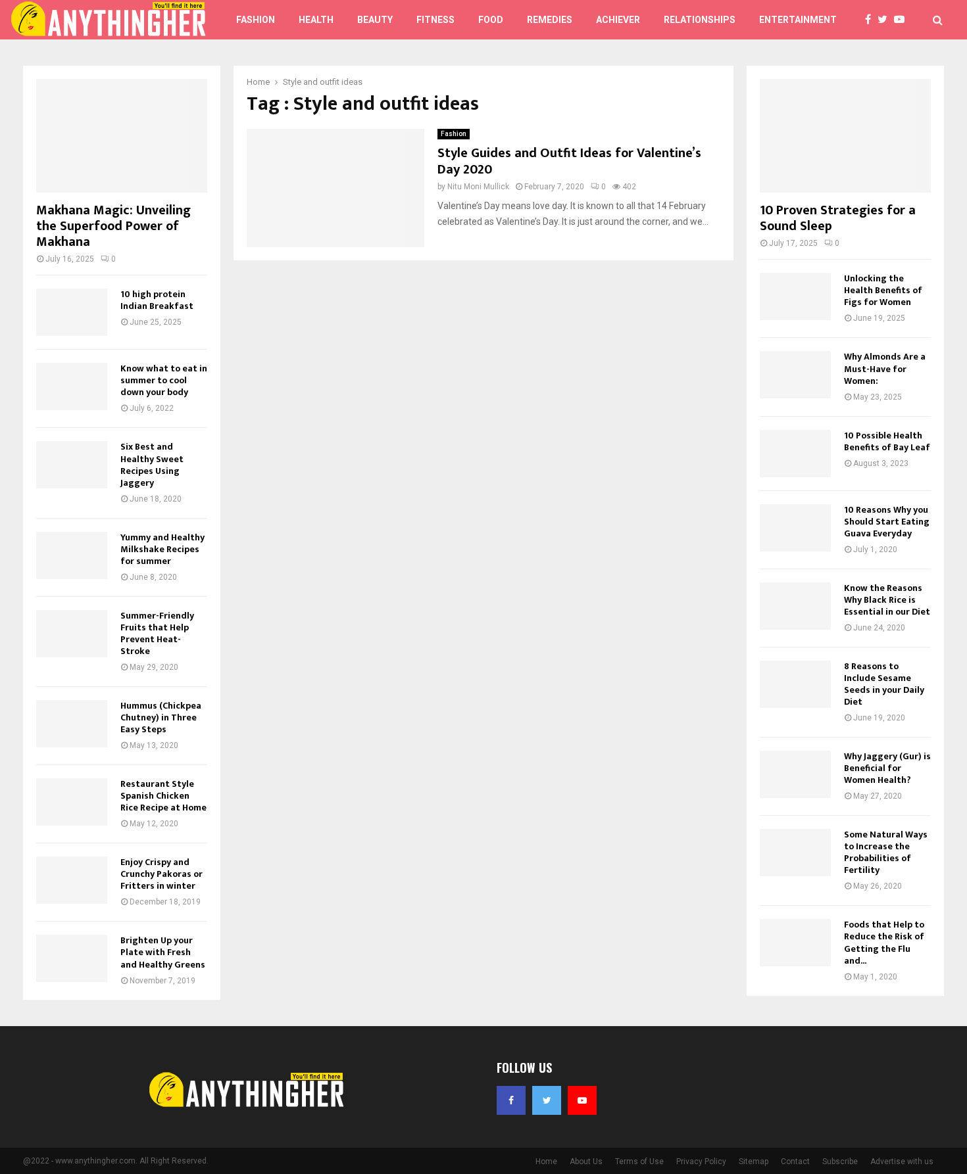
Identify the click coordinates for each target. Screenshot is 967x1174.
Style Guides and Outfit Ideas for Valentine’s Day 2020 (569, 161)
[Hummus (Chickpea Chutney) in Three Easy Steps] (71, 723)
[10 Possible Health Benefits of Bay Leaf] (795, 453)
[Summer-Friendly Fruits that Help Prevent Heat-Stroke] (71, 633)
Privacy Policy (701, 1161)
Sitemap (753, 1161)
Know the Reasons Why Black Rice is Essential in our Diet (887, 599)
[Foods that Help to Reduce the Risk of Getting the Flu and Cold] (795, 942)
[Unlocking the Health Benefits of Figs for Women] (795, 296)
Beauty (375, 19)
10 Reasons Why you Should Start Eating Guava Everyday (887, 521)
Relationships (699, 19)
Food (490, 19)
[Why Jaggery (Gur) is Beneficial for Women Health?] (795, 774)
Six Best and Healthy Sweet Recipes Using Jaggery (152, 464)
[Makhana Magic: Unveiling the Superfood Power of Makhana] (121, 136)
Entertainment (798, 19)
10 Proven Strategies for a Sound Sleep (838, 218)
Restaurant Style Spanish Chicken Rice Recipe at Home (163, 795)
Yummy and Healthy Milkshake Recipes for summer (162, 549)
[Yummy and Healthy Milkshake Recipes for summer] (71, 555)
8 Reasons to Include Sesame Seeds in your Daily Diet (884, 684)
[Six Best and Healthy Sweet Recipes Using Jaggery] (71, 464)
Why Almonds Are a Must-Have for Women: (885, 368)
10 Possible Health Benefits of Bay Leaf (887, 441)
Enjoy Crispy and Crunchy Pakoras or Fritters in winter (161, 874)
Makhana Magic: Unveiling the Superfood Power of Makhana (113, 226)
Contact (795, 1161)
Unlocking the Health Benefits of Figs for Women (883, 290)
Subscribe (840, 1161)
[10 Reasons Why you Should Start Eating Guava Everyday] (795, 528)
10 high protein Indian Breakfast (156, 300)
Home (546, 1161)
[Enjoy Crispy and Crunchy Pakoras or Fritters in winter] (71, 880)
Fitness (435, 19)
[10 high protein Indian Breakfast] (71, 312)
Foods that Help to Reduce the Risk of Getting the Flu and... (884, 942)
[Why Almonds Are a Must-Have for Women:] (795, 374)
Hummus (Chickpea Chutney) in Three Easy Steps (160, 717)
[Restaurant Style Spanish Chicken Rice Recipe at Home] (71, 802)
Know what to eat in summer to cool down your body (163, 380)
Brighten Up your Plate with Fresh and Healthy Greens (162, 952)
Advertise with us (901, 1161)
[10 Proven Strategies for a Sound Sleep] (845, 136)
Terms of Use (639, 1161)
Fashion (255, 19)
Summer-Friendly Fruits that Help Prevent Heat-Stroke (157, 633)
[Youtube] (902, 20)
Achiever (618, 19)
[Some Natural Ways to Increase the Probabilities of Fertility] (795, 852)
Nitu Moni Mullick (478, 186)
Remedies (549, 19)
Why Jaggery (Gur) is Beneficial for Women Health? (887, 768)
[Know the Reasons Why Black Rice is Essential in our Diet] (795, 606)
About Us (586, 1161)
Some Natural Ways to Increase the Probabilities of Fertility (886, 852)
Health (316, 19)
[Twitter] (886, 20)
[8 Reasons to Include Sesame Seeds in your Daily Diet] (795, 684)
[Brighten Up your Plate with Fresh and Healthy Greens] (71, 958)
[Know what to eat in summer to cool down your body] (71, 386)
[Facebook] (871, 20)
